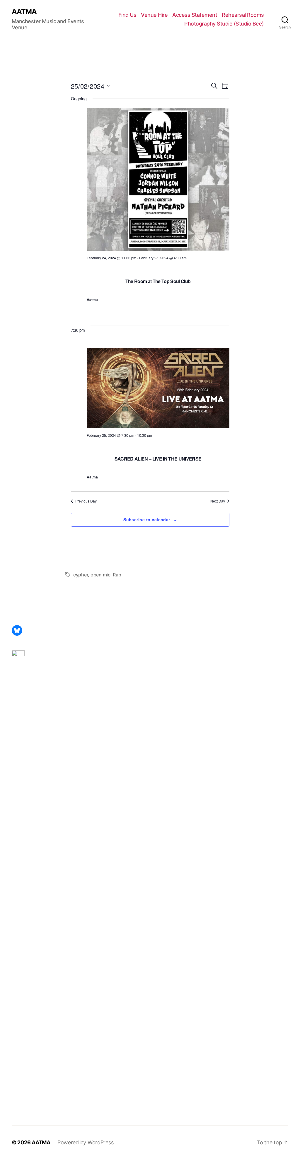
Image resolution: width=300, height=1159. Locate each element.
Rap (117, 575)
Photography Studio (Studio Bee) (224, 24)
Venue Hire (154, 15)
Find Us (127, 15)
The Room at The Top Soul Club (158, 281)
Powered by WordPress (85, 1142)
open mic (100, 575)
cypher (80, 575)
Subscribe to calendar (146, 519)
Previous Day (86, 501)
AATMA (24, 11)
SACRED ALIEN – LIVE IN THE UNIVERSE (158, 458)
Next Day (217, 501)
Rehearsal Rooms (243, 15)
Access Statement (194, 15)
